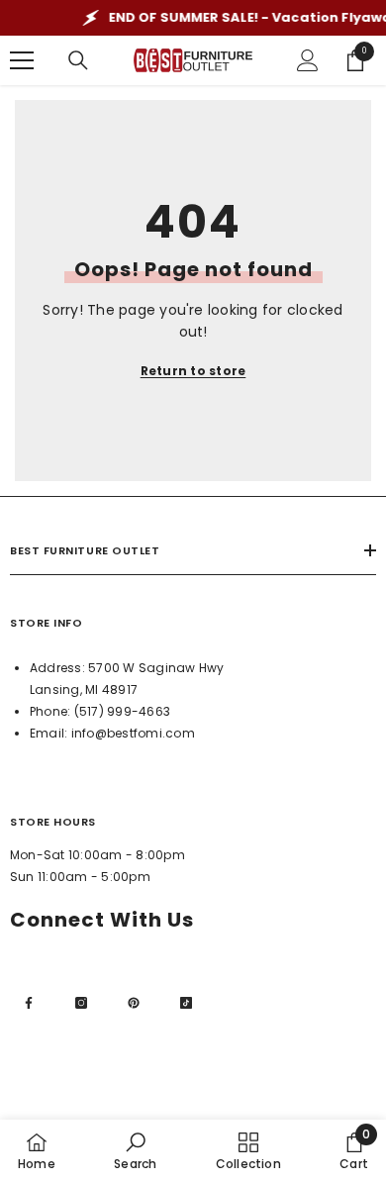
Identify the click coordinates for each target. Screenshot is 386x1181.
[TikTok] (186, 1003)
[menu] (22, 60)
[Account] (308, 60)
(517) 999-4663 (122, 711)
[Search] (78, 60)
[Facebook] (29, 1003)
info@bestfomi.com (133, 733)
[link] (135, 1150)
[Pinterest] (133, 1003)
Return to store (193, 370)
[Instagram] (81, 1003)
